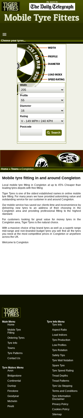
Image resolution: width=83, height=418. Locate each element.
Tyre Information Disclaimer (61, 398)
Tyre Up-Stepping (62, 385)
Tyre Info (12, 342)
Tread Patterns (60, 380)
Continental (14, 380)
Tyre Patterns (15, 353)
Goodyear (13, 396)
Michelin (12, 401)
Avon (10, 370)
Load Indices (59, 334)
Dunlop (11, 385)
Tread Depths (60, 375)
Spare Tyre (58, 365)
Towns (15, 169)
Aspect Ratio (59, 329)
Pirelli (10, 406)
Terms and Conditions (64, 391)
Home (4, 169)
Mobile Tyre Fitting (14, 331)
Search (55, 132)
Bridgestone (14, 375)
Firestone (12, 391)
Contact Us (13, 358)
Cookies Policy (60, 409)
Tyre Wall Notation (62, 360)
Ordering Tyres (15, 337)
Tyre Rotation (59, 350)
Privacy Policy (60, 404)
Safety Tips (58, 355)
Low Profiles (59, 345)
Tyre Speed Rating (63, 370)
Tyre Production (61, 339)
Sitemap (57, 414)
